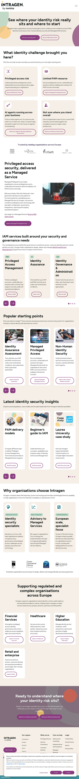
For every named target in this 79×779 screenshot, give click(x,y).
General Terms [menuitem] (69, 742)
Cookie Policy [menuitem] (69, 739)
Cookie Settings (5, 777)
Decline (68, 772)
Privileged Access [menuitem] (45, 739)
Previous (6, 303)
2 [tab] (71, 304)
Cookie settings (44, 772)
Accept (56, 772)
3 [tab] (73, 304)
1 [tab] (69, 304)
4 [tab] (75, 304)
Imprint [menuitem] (67, 745)
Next (12, 303)
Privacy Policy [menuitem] (69, 748)
